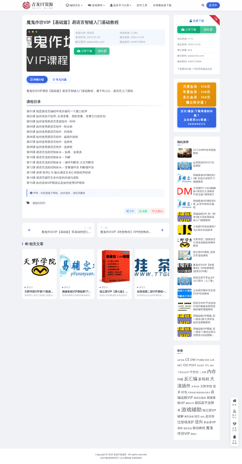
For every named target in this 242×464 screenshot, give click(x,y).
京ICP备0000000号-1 (110, 457)
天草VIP (195, 386)
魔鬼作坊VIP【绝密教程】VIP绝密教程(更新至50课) (203, 268)
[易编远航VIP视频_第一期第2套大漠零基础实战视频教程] (185, 319)
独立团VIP (209, 410)
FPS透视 (200, 359)
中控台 (194, 372)
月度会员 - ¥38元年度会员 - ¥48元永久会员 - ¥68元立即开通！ (196, 94)
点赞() (159, 211)
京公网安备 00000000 (131, 457)
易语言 (90, 32)
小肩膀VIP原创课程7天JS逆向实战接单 (204, 228)
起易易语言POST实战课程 (203, 164)
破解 (180, 416)
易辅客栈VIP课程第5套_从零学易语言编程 (204, 204)
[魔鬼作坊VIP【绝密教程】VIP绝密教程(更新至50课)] (185, 268)
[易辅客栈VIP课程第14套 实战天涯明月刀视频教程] (185, 178)
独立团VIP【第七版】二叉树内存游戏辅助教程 (114, 293)
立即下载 (86, 51)
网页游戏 (189, 416)
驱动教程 (199, 428)
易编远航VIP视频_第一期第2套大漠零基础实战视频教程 (204, 319)
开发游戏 (192, 392)
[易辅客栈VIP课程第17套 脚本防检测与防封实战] (77, 266)
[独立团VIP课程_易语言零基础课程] (185, 255)
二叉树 (202, 372)
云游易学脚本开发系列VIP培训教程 (204, 292)
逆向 (199, 421)
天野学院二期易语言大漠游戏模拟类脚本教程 (204, 242)
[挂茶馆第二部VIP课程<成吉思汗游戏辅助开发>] (152, 266)
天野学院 (206, 386)
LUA (212, 359)
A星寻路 (180, 360)
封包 (184, 392)
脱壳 (197, 416)
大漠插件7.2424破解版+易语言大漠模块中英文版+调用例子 (204, 191)
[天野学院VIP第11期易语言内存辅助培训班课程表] (39, 266)
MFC (179, 365)
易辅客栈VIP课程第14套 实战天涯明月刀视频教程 (204, 178)
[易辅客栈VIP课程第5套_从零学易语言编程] (185, 204)
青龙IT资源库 (120, 454)
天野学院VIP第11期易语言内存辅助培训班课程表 (39, 293)
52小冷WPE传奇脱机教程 (204, 151)
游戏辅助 (191, 409)
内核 (180, 379)
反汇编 (190, 378)
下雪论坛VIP (183, 372)
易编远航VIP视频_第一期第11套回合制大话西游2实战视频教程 (204, 333)
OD (185, 365)
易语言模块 (200, 397)
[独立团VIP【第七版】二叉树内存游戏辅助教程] (114, 266)
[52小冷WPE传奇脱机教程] (185, 153)
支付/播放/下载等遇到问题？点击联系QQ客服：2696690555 (197, 117)
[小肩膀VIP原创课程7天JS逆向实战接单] (185, 229)
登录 (214, 5)
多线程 (203, 378)
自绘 (202, 416)
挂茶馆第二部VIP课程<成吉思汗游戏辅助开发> (151, 293)
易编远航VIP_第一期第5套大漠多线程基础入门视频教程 (204, 217)
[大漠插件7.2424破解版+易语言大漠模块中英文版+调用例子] (185, 191)
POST (192, 365)
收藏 (144, 211)
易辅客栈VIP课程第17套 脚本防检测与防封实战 (76, 293)
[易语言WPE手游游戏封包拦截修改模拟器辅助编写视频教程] (185, 306)
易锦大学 (190, 403)
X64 (211, 365)
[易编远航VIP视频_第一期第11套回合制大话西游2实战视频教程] (185, 332)
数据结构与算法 (203, 392)
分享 (131, 211)
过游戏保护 (185, 422)
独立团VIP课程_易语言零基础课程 (204, 253)
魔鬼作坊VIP (39, 203)
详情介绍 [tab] (38, 79)
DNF (193, 360)
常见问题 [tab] (61, 79)
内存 (211, 371)
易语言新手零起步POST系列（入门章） (204, 279)
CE (187, 359)
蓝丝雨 (209, 416)
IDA (207, 359)
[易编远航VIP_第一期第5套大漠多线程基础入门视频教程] (185, 217)
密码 (100, 51)
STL (207, 365)
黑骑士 (194, 433)
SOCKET (200, 365)
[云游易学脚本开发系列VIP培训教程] (185, 293)
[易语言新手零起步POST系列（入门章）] (185, 280)
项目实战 (187, 428)
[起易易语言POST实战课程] (185, 165)
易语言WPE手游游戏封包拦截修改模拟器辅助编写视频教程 (204, 306)
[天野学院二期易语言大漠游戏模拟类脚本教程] (185, 242)
